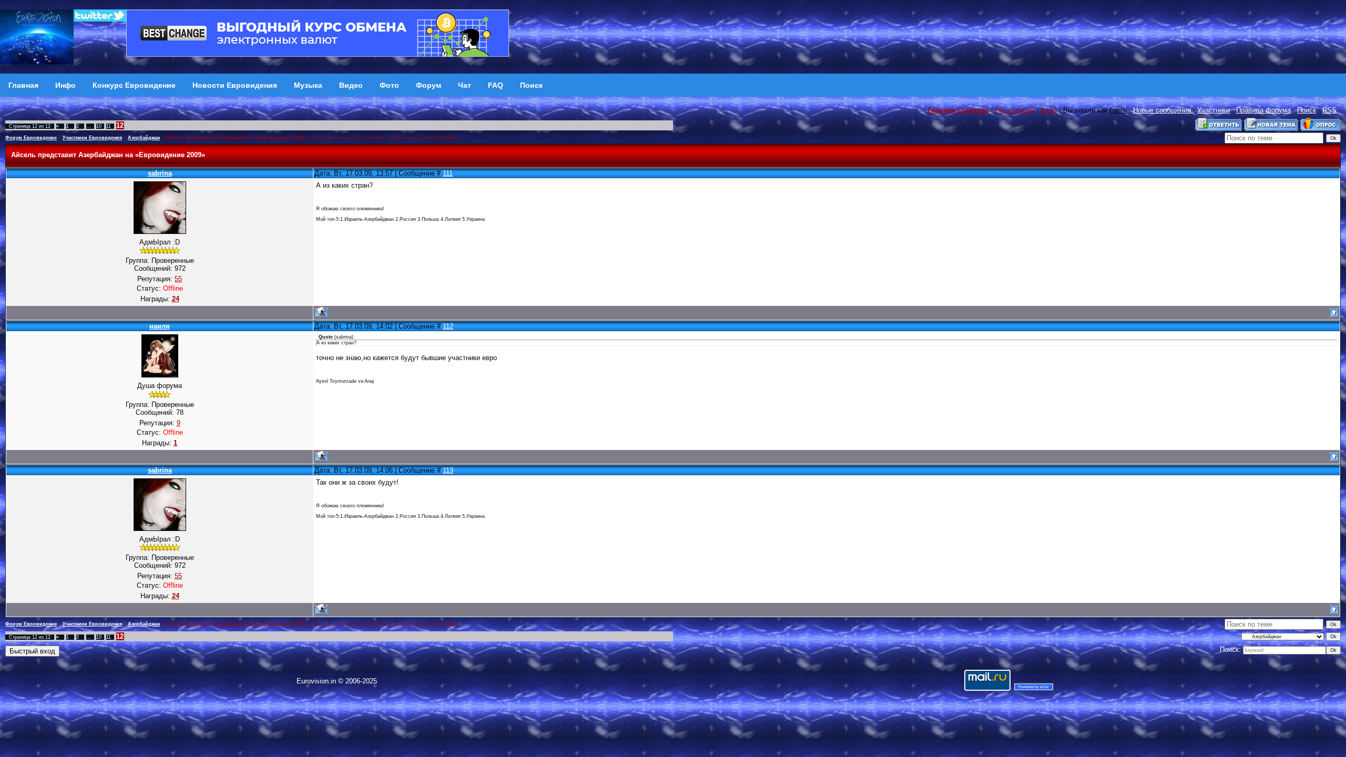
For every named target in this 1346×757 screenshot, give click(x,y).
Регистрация (1014, 110)
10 (98, 126)
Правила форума (1263, 110)
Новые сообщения (1162, 110)
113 (448, 470)
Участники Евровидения (92, 137)
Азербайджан (144, 137)
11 (108, 126)
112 (448, 326)
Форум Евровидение (31, 137)
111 (448, 173)
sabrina (160, 173)
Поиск (1306, 110)
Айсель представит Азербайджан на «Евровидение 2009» (235, 137)
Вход (1049, 110)
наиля (159, 326)
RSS (1329, 110)
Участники (1213, 110)
